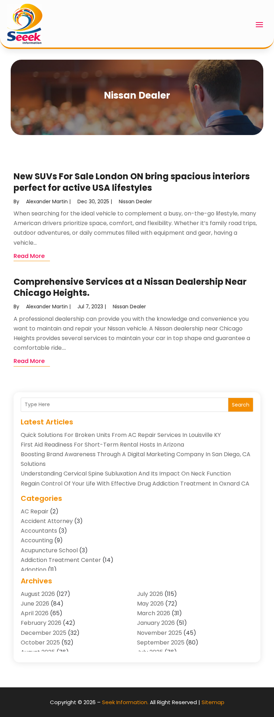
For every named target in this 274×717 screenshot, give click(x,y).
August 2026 (38, 594)
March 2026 (153, 613)
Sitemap (213, 702)
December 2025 (43, 633)
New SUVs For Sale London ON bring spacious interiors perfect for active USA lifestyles (132, 181)
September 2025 (160, 642)
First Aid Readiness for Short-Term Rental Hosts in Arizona (102, 444)
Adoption (33, 570)
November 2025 (159, 633)
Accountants (39, 531)
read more (29, 256)
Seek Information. (125, 702)
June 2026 (35, 603)
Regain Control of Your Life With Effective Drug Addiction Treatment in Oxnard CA (135, 483)
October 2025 (40, 642)
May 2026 (150, 603)
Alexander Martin (47, 201)
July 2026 (150, 594)
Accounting (37, 540)
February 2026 (41, 623)
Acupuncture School (49, 550)
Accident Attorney (47, 521)
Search (240, 404)
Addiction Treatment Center (61, 560)
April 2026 (35, 613)
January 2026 (156, 623)
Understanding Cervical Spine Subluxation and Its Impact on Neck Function (126, 473)
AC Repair (35, 511)
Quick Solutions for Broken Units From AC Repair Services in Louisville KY (121, 435)
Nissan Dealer (135, 201)
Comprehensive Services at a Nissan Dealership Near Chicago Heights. (130, 287)
